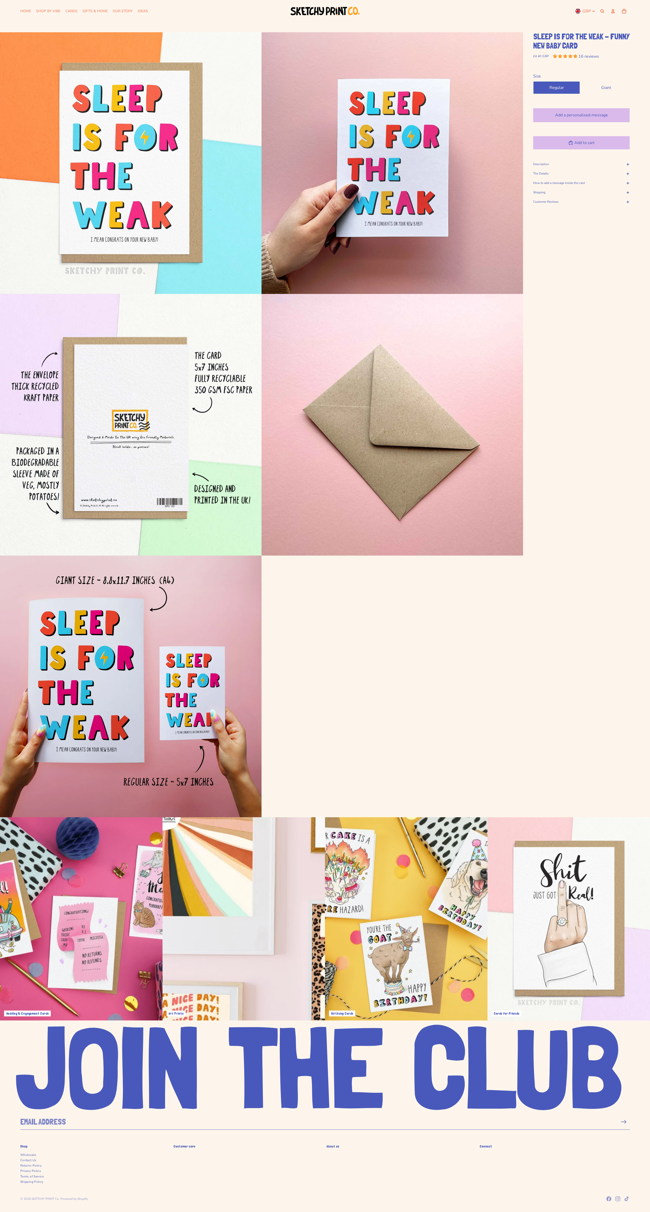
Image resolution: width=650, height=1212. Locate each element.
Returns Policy (31, 1165)
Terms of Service (32, 1176)
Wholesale (28, 1155)
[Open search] (602, 11)
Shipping (539, 192)
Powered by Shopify (74, 1199)
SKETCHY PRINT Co (45, 1199)
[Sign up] (624, 1122)
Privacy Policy (30, 1171)
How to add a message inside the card (559, 183)
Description (541, 164)
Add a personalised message (581, 115)
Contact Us (28, 1160)
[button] (565, 56)
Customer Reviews (546, 202)
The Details (541, 173)
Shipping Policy (31, 1182)
